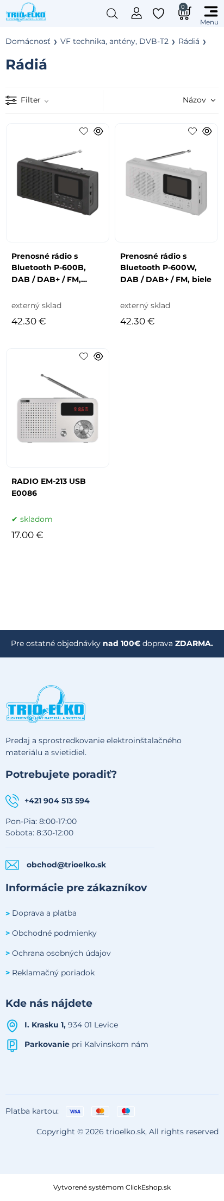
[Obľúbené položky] (159, 13)
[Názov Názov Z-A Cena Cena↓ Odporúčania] (183, 100)
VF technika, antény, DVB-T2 (114, 41)
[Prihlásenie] (136, 12)
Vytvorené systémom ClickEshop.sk (112, 1187)
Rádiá (189, 41)
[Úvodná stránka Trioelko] (26, 11)
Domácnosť (28, 41)
